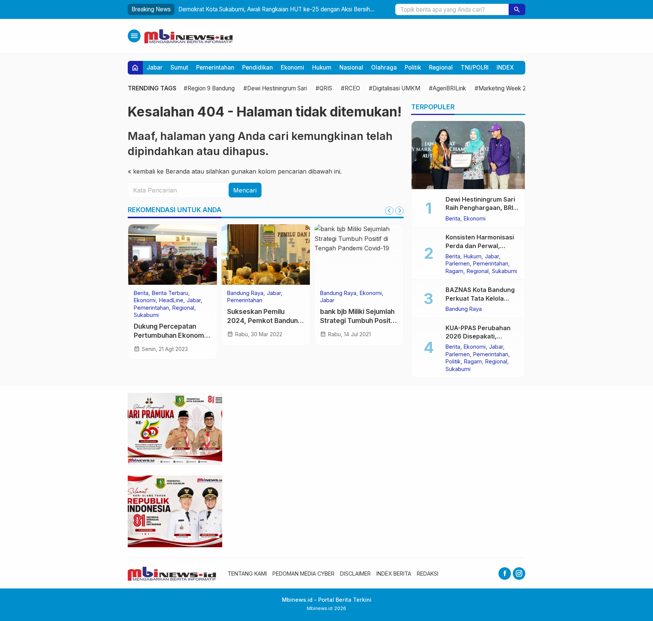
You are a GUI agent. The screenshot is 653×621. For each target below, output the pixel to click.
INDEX (505, 67)
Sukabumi (146, 315)
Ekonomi (292, 67)
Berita (141, 293)
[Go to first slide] (399, 210)
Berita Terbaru (170, 293)
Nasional (351, 67)
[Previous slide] (389, 210)
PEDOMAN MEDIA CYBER (303, 573)
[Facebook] (504, 573)
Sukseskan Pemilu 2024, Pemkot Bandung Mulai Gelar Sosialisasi (264, 320)
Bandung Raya (245, 293)
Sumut (179, 67)
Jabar (154, 67)
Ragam (454, 270)
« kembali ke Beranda (159, 171)
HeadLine (171, 300)
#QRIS (324, 88)
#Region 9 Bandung (209, 88)
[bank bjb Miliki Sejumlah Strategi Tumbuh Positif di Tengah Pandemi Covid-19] (358, 254)
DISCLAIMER (355, 573)
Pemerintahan (215, 67)
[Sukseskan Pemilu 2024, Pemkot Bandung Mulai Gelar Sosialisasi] (265, 254)
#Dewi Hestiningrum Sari (275, 88)
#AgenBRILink (447, 88)
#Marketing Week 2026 (505, 88)
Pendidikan (257, 67)
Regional (441, 67)
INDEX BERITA (393, 573)
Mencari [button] (245, 190)
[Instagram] (519, 573)
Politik (413, 67)
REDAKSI (427, 573)
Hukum (321, 67)
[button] (517, 9)
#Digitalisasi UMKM (394, 88)
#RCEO (350, 88)
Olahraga (384, 67)
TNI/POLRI (475, 67)
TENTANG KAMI (247, 573)
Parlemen (458, 263)
